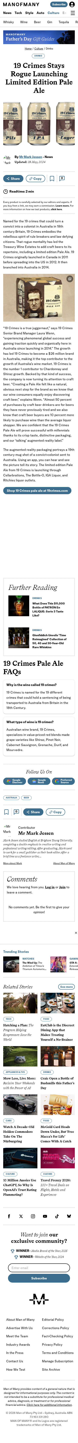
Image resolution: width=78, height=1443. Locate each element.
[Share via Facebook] (69, 119)
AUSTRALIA (11, 797)
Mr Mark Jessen (30, 157)
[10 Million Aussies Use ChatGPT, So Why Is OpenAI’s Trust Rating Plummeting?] (20, 1158)
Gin (49, 22)
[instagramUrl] (33, 1216)
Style (29, 13)
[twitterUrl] (21, 1216)
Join (62, 887)
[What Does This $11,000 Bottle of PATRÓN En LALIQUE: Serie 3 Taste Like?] (18, 607)
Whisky (8, 22)
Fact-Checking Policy (57, 1336)
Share (15, 179)
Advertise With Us (19, 1328)
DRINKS (38, 56)
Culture (53, 13)
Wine (24, 22)
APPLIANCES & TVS (15, 1072)
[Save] (52, 178)
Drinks (49, 48)
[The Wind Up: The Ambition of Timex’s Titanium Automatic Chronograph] (11, 964)
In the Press (14, 1353)
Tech (18, 13)
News (7, 13)
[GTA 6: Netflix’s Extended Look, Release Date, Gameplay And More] (58, 964)
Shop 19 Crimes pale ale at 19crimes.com (37, 491)
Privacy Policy (52, 1345)
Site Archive (51, 1369)
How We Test (15, 1369)
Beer (37, 22)
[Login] (72, 4)
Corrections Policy (55, 1328)
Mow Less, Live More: (19, 1083)
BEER (26, 797)
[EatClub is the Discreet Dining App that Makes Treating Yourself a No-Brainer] (58, 1003)
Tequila (64, 22)
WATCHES (28, 958)
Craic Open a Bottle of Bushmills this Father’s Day (57, 1083)
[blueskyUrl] (69, 1216)
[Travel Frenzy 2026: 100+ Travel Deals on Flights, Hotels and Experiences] (58, 1158)
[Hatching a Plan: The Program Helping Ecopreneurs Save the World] (20, 1003)
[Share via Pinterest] (69, 136)
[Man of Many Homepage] (21, 4)
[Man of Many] (39, 1299)
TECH (8, 1019)
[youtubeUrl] (45, 1216)
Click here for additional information (49, 1405)
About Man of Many (64, 863)
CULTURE (10, 1174)
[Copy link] (69, 145)
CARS (9, 1120)
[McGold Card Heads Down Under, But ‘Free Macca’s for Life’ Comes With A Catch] (58, 1105)
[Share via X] (69, 128)
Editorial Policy (53, 1320)
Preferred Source (66, 781)
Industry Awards (18, 1345)
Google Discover (17, 781)
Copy (37, 179)
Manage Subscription (57, 1361)
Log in (50, 887)
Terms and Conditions (58, 1353)
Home (28, 48)
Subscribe (59, 4)
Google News (42, 781)
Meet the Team (17, 1336)
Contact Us (14, 1361)
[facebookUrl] (9, 1216)
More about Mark (12, 863)
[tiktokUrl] (57, 1216)
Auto (40, 13)
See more (66, 987)
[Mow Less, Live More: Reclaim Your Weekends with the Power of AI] (20, 1056)
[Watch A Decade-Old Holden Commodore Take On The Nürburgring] (20, 1105)
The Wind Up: (33, 967)
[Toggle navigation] (73, 13)
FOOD (46, 1019)
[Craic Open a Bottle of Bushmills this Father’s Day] (58, 1056)
